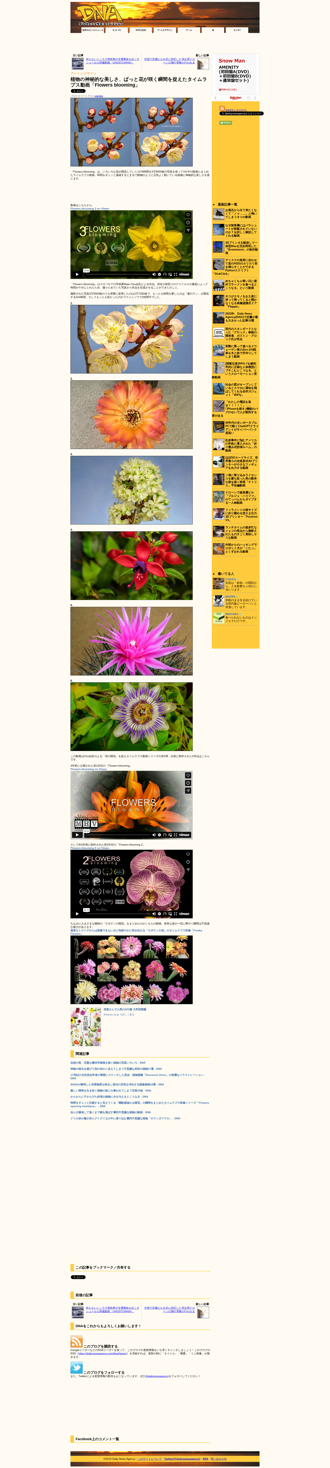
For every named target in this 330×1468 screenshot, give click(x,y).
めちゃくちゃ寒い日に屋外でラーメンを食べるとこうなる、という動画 (241, 284)
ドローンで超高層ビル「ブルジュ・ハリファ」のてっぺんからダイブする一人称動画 (241, 497)
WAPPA (230, 596)
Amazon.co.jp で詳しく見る (119, 1014)
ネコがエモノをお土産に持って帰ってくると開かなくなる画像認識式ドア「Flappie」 (241, 301)
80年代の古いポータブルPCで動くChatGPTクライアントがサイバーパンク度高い (242, 427)
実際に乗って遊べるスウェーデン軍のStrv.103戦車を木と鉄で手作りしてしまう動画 (241, 351)
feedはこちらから (236, 109)
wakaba (99, 96)
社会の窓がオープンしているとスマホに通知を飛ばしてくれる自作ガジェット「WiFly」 (241, 389)
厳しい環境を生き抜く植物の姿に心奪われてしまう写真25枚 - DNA (110, 1090)
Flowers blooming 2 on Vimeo (89, 848)
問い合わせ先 (219, 1458)
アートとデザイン (83, 73)
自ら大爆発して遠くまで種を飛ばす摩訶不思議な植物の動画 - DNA (110, 1112)
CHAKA (230, 579)
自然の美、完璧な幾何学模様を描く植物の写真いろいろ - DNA (108, 1062)
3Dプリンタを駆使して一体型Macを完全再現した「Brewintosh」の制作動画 (241, 248)
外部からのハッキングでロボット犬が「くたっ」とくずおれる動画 (241, 548)
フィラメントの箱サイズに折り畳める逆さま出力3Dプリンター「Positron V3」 (241, 515)
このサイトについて (150, 1458)
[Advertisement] (165, 44)
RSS (205, 1458)
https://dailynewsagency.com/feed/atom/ (102, 1353)
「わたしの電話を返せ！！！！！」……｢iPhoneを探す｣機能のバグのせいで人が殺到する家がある (235, 408)
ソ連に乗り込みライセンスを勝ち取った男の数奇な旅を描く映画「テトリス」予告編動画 (241, 480)
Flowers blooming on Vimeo (88, 769)
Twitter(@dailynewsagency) (182, 1458)
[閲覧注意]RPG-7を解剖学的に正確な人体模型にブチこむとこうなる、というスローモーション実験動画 (234, 370)
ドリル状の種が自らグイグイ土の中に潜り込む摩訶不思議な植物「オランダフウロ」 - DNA (125, 1118)
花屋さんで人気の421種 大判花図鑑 (125, 1009)
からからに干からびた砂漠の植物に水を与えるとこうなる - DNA (109, 1096)
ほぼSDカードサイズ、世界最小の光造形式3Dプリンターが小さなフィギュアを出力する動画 (241, 462)
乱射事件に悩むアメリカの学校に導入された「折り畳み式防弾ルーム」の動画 (241, 445)
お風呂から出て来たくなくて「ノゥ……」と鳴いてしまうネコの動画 (241, 213)
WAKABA (231, 614)
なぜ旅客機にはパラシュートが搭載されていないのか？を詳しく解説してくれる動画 (241, 230)
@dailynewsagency (157, 1376)
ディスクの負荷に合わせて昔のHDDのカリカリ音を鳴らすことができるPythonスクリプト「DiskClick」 (234, 266)
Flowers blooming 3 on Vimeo (89, 208)
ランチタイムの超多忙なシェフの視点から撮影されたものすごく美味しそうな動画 (241, 532)
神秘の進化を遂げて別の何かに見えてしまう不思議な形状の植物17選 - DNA (116, 1068)
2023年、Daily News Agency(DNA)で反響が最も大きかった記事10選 (241, 317)
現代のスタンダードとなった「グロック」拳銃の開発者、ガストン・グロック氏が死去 (241, 334)
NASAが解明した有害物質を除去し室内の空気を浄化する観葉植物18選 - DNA (117, 1084)
